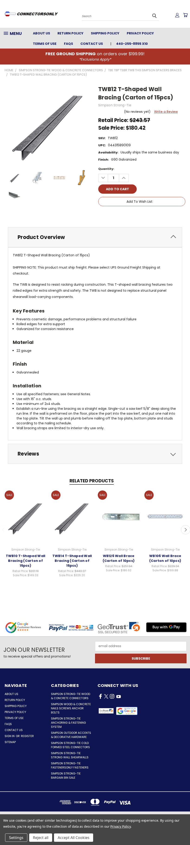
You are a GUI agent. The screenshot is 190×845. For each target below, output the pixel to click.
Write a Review (166, 111)
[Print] (117, 214)
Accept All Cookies (73, 837)
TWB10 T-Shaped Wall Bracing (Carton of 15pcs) (25, 561)
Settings (16, 837)
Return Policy (70, 33)
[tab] (95, 237)
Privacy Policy (140, 33)
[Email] (109, 214)
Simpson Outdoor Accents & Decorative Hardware (71, 735)
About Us (41, 33)
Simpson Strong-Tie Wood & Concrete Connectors (70, 696)
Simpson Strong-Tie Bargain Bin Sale (66, 776)
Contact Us (91, 43)
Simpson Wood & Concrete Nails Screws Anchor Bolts (71, 708)
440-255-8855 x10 (132, 43)
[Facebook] (101, 214)
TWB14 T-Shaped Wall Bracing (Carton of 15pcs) (72, 561)
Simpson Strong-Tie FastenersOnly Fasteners (70, 765)
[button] (127, 711)
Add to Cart (26, 516)
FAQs (68, 43)
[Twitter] (125, 214)
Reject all (40, 837)
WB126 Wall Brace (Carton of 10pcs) (119, 558)
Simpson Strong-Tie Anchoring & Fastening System (68, 722)
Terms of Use (45, 43)
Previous (183, 830)
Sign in (10, 736)
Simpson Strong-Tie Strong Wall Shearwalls (70, 755)
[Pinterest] (133, 214)
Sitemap (10, 742)
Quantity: (106, 169)
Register (27, 736)
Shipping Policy (105, 33)
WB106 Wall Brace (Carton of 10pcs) (165, 558)
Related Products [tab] (92, 481)
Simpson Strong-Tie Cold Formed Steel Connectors (70, 745)
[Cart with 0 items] (185, 15)
